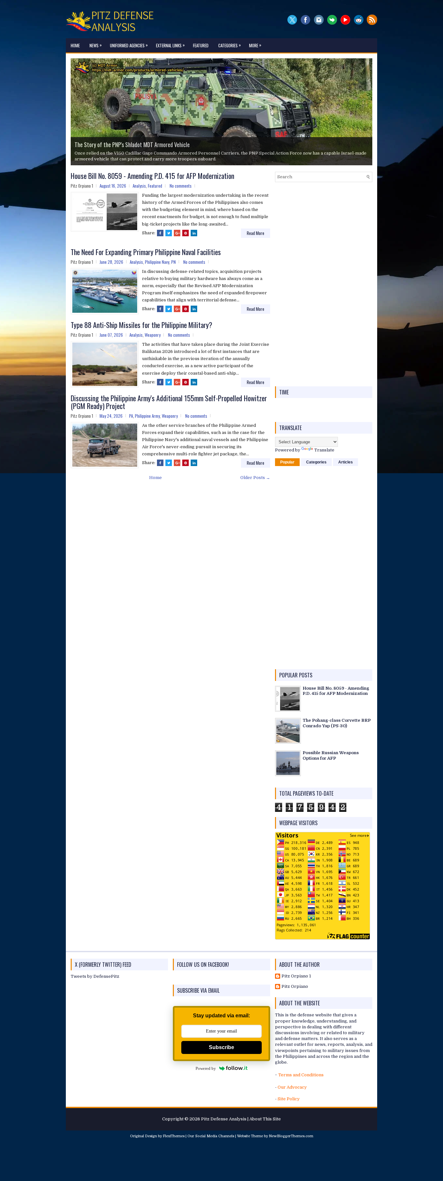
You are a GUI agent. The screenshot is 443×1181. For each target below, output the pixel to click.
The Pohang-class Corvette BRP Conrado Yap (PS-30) (337, 723)
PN (173, 262)
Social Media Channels (214, 1136)
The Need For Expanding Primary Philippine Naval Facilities (146, 252)
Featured (201, 45)
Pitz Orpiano (294, 986)
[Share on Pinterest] (185, 233)
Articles (345, 462)
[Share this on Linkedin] (194, 233)
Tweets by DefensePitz (95, 976)
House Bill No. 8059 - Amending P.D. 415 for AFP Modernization (152, 176)
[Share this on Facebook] (160, 233)
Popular (287, 462)
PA (131, 416)
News (96, 45)
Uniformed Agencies (129, 45)
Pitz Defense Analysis (223, 1119)
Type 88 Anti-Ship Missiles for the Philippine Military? (141, 325)
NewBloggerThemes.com (291, 1136)
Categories (229, 45)
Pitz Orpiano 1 (296, 976)
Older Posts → (255, 477)
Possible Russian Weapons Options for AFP (331, 755)
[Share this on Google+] (177, 233)
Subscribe (221, 1047)
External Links (170, 45)
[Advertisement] (323, 284)
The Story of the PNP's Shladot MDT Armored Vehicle (132, 144)
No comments (181, 185)
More (255, 45)
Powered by (206, 1068)
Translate (324, 450)
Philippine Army (147, 416)
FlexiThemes (174, 1136)
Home (75, 45)
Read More (255, 233)
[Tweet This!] (168, 233)
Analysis (139, 185)
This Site (272, 1119)
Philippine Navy (157, 262)
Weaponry (153, 335)
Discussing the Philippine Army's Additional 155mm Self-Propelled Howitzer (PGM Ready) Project (169, 402)
